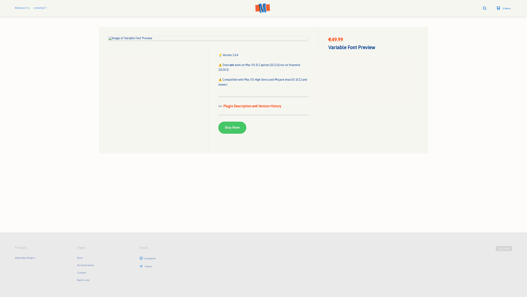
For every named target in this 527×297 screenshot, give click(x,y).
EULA (80, 257)
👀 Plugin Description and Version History (249, 106)
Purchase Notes (85, 265)
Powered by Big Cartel (504, 248)
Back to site (83, 280)
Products (22, 8)
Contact (40, 8)
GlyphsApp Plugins (25, 257)
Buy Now (232, 128)
